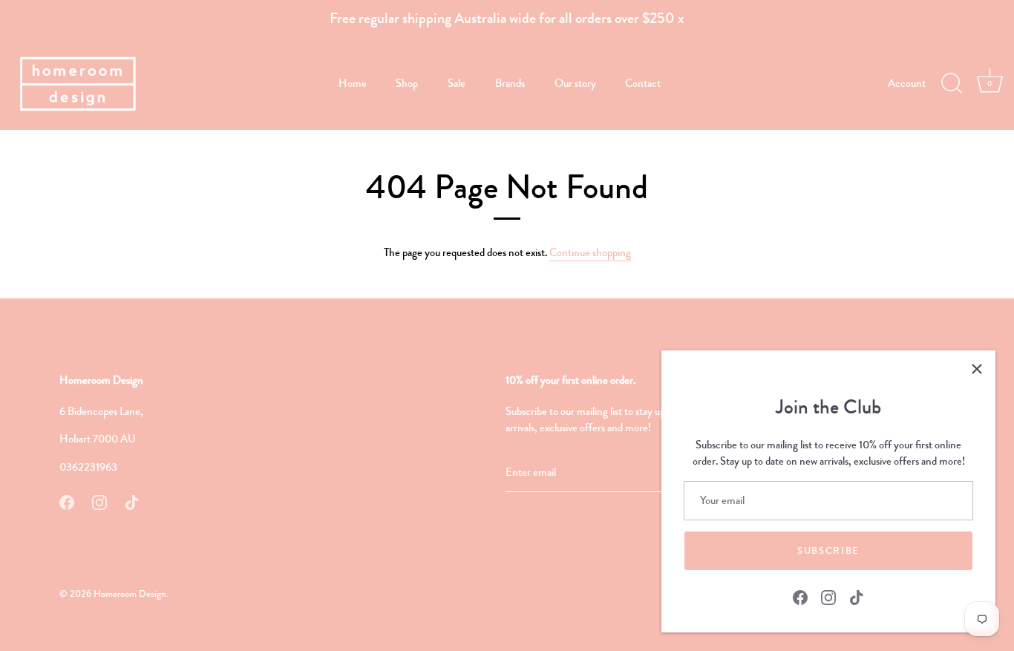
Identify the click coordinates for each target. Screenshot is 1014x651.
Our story (575, 83)
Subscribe (828, 550)
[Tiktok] (856, 596)
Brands (510, 83)
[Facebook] (800, 596)
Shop (407, 83)
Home (352, 83)
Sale (456, 83)
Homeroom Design (130, 594)
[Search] (951, 84)
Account (907, 83)
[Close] (977, 369)
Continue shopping (590, 252)
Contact (643, 83)
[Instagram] (828, 596)
